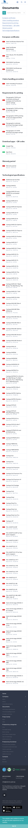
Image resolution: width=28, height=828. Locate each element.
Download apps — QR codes (10, 25)
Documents (6, 706)
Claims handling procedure (10, 20)
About (3, 699)
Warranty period (7, 28)
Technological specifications (10, 30)
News (3, 719)
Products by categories (9, 724)
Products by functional (9, 742)
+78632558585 (20, 776)
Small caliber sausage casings (9, 734)
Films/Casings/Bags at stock (8, 711)
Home (4, 693)
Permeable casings (6, 729)
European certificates (8, 18)
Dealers (4, 759)
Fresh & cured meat (6, 749)
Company (5, 696)
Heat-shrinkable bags (7, 736)
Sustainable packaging (7, 704)
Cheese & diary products (7, 751)
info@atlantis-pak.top (8, 782)
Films (3, 727)
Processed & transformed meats (9, 746)
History (4, 701)
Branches (4, 761)
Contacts (5, 756)
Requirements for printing (10, 23)
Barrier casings (5, 732)
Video (3, 721)
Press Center (6, 717)
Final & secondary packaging (8, 744)
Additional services (6, 739)
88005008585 (6, 776)
